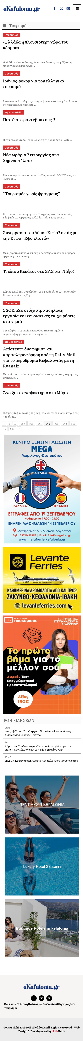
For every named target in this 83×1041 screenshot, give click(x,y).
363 (56, 423)
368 (12, 429)
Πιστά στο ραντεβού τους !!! (30, 119)
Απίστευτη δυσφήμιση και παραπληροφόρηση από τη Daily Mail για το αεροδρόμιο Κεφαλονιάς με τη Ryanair (39, 357)
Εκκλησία (49, 1004)
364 (65, 423)
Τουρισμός (10, 1008)
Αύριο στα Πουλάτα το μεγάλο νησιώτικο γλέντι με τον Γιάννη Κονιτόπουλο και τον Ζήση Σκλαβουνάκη (38, 747)
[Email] (68, 9)
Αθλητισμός (62, 1004)
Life (72, 1004)
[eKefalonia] (21, 9)
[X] (61, 9)
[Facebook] (55, 9)
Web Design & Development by (49, 1029)
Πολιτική (22, 1004)
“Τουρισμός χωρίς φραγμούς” (31, 193)
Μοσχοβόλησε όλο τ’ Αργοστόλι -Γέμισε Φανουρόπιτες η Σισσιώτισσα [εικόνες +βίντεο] (39, 733)
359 (23, 423)
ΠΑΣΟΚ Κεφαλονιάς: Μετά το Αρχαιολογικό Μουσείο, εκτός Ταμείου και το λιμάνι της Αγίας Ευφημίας (41, 762)
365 (73, 423)
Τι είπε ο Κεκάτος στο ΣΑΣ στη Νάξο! (38, 271)
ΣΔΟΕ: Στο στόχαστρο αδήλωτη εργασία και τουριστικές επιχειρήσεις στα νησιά (39, 315)
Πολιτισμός (35, 1004)
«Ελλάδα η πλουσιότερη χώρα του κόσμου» (35, 44)
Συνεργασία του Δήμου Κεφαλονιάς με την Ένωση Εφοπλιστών (40, 235)
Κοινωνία (10, 1004)
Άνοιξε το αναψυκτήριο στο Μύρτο (36, 392)
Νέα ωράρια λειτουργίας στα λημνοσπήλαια (31, 157)
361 (40, 423)
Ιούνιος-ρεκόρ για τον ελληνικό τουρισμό (33, 83)
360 (31, 423)
